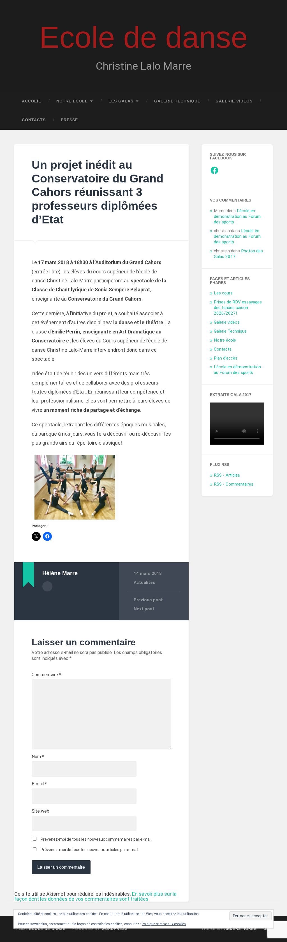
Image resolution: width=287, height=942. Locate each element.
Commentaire (46, 675)
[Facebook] (214, 170)
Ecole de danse (143, 37)
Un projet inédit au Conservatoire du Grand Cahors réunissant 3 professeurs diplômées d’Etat (97, 192)
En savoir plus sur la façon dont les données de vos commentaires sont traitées (95, 896)
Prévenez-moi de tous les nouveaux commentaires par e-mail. (96, 839)
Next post (144, 608)
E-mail (39, 784)
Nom (38, 756)
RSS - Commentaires (233, 484)
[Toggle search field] (263, 120)
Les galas (120, 101)
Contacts (34, 120)
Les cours (223, 293)
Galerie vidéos (234, 101)
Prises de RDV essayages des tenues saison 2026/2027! (238, 307)
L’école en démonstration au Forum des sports (237, 216)
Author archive (47, 586)
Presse (69, 120)
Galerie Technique (177, 101)
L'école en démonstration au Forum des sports (237, 369)
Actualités (144, 582)
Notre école (72, 101)
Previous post (148, 599)
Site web (40, 811)
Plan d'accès (225, 358)
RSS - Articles (227, 475)
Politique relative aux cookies (164, 924)
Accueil (31, 101)
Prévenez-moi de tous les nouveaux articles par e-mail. (90, 849)
